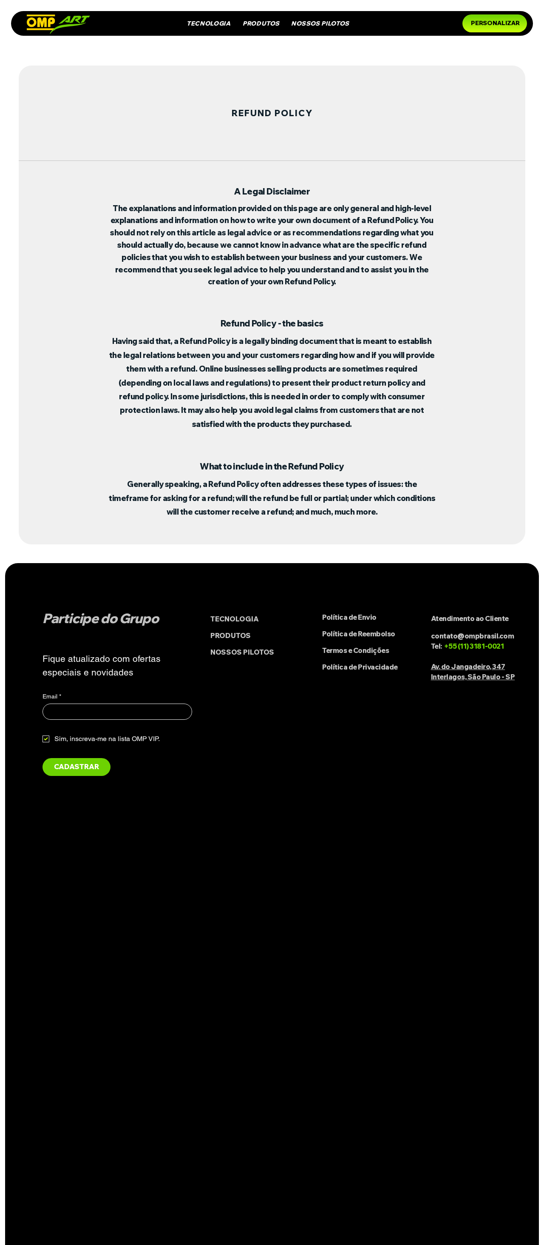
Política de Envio (349, 617)
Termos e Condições (355, 650)
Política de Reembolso (358, 634)
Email (51, 696)
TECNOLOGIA (234, 619)
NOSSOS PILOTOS (242, 652)
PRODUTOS (230, 635)
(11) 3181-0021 (481, 646)
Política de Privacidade (360, 667)
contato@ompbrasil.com (472, 636)
